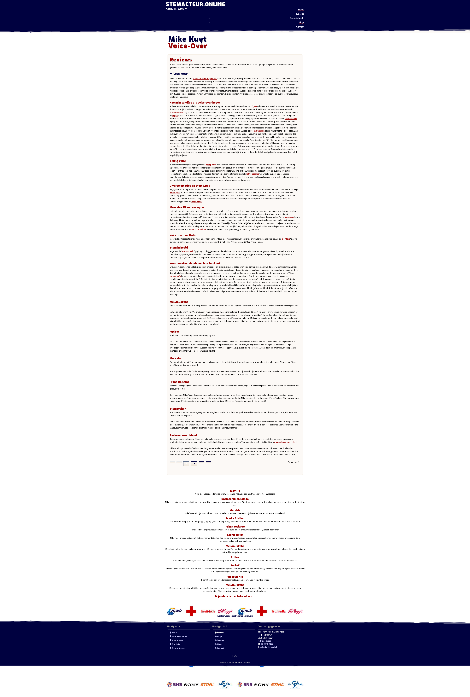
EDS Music (239, 662)
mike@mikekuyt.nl (268, 647)
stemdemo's (175, 276)
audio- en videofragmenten (205, 78)
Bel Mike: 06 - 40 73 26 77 (176, 9)
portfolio (286, 239)
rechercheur (196, 201)
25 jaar (254, 106)
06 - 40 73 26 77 (267, 644)
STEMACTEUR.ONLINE (195, 4)
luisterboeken (291, 118)
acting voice (211, 164)
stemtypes (175, 192)
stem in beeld (188, 251)
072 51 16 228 (265, 641)
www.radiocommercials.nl (285, 442)
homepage (289, 217)
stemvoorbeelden (198, 229)
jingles (175, 115)
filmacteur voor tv (178, 112)
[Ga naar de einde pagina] (208, 462)
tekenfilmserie (258, 130)
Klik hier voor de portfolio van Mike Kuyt (235, 616)
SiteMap (235, 656)
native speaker (252, 174)
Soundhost (247, 662)
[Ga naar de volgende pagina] (201, 462)
